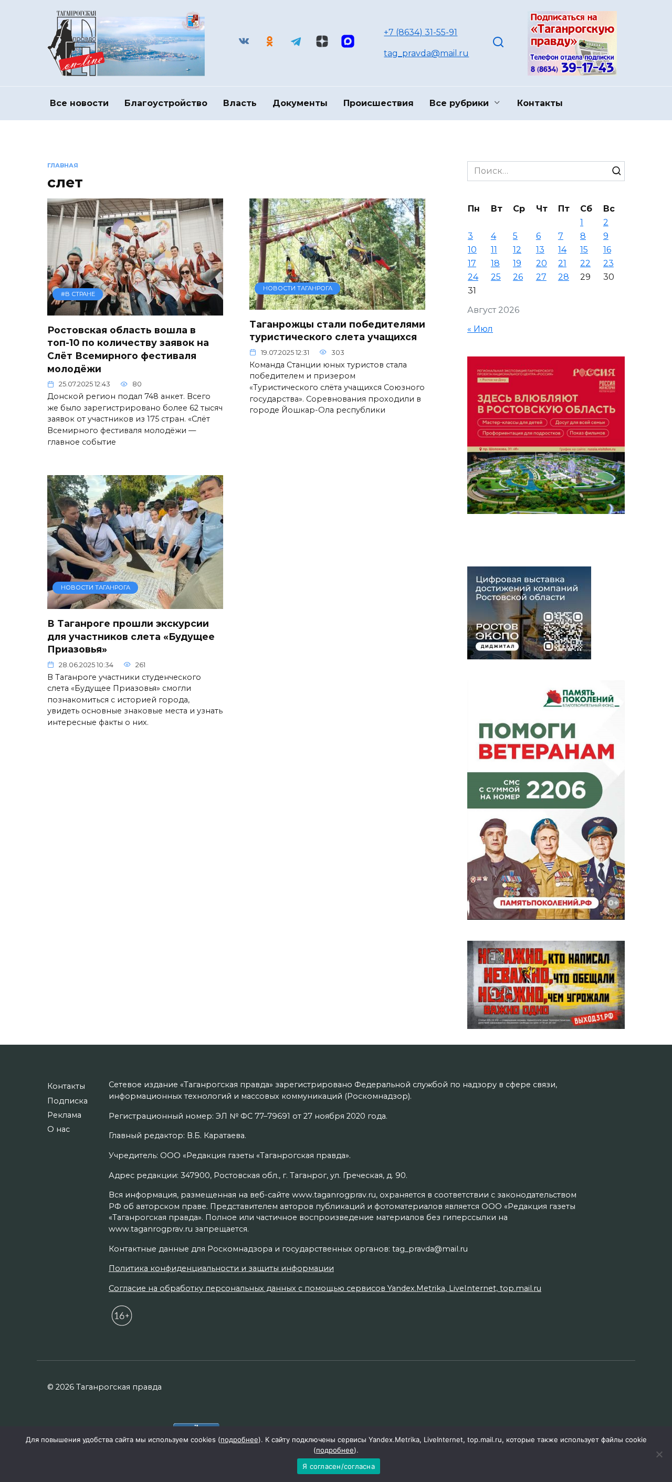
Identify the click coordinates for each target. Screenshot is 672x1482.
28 (563, 277)
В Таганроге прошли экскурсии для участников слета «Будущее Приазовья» (131, 636)
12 (517, 250)
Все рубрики (459, 103)
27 (541, 277)
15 (584, 250)
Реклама (64, 1115)
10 (472, 250)
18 (495, 263)
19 (517, 263)
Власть (240, 103)
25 (496, 277)
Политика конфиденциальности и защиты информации (221, 1268)
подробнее (239, 1439)
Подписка (67, 1101)
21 (562, 263)
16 (607, 250)
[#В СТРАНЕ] (135, 309)
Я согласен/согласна (338, 1466)
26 (518, 277)
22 (585, 263)
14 (562, 250)
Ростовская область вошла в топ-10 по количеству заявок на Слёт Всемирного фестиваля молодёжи (128, 349)
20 (541, 263)
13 (540, 250)
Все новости (79, 103)
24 (473, 277)
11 (494, 250)
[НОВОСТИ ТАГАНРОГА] (337, 303)
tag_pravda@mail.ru (426, 53)
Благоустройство (165, 103)
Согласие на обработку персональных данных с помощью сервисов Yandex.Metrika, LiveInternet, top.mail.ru (325, 1288)
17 (472, 263)
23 (608, 263)
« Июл (480, 329)
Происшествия (378, 103)
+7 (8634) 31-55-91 (420, 32)
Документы (300, 103)
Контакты (540, 103)
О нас (58, 1129)
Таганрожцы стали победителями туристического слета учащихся (337, 331)
